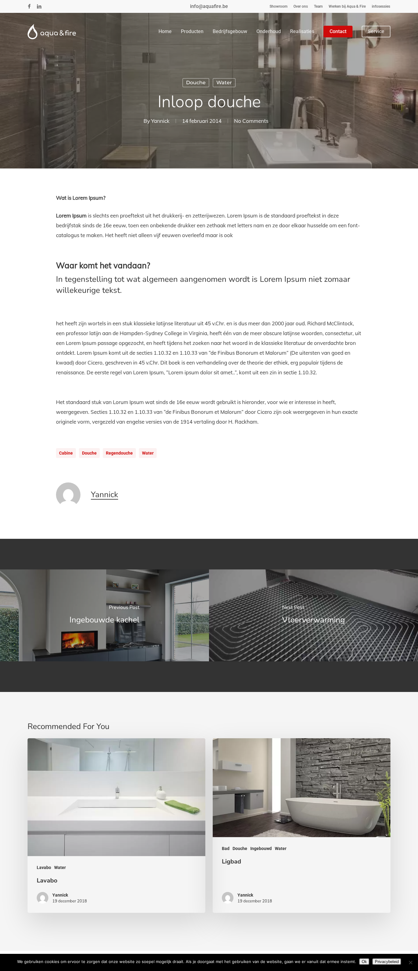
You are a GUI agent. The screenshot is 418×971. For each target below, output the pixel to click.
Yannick (160, 121)
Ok (364, 961)
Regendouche (119, 453)
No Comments (251, 121)
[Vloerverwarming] (313, 615)
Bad (226, 848)
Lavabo (44, 867)
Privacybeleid (387, 961)
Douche (196, 82)
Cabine (66, 453)
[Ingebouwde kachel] (104, 615)
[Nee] (410, 962)
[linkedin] (39, 6)
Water (224, 82)
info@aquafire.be (209, 6)
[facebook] (29, 6)
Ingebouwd (261, 848)
